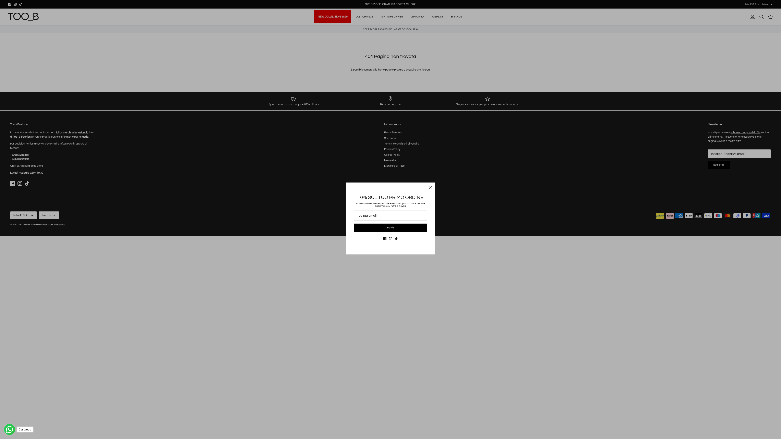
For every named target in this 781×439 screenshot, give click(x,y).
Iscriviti (391, 227)
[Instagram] (390, 238)
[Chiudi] (430, 187)
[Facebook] (384, 238)
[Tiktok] (396, 238)
